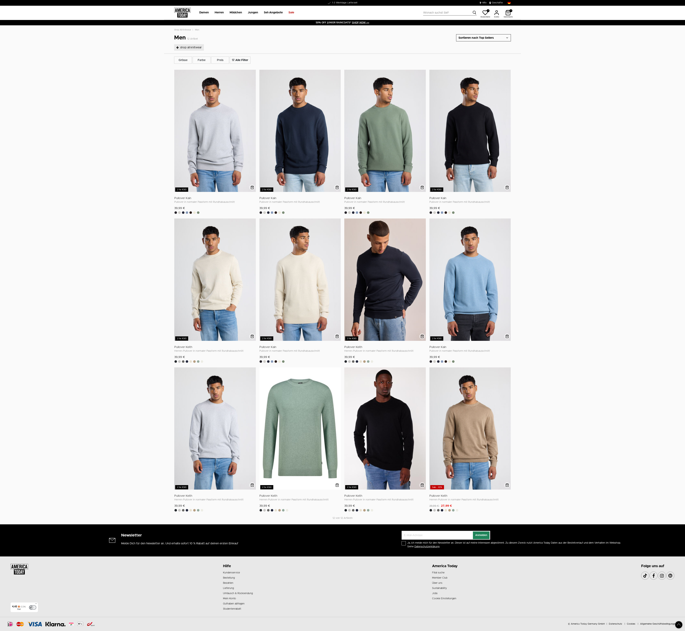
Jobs (435, 593)
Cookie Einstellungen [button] (444, 598)
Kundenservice (231, 572)
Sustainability (439, 588)
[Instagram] (662, 576)
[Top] (678, 624)
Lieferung (228, 588)
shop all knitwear (182, 30)
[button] (204, 12)
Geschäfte (497, 3)
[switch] (32, 607)
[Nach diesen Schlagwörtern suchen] (474, 13)
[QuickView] (252, 187)
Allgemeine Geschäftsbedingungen (658, 624)
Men (197, 30)
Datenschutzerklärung (426, 546)
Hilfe (484, 3)
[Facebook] (654, 576)
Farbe (202, 60)
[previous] (177, 131)
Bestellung (229, 578)
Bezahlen (228, 583)
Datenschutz (615, 624)
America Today (445, 566)
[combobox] (450, 13)
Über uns (437, 583)
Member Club (439, 578)
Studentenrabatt (232, 609)
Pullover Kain (182, 198)
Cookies (631, 624)
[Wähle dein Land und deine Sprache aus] (509, 2)
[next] (252, 131)
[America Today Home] (182, 13)
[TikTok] (645, 576)
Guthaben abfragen (234, 603)
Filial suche (438, 572)
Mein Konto (229, 598)
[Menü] (36, 604)
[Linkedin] (670, 576)
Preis (220, 60)
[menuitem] (203, 12)
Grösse (183, 60)
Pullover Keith (183, 347)
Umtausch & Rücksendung (238, 593)
